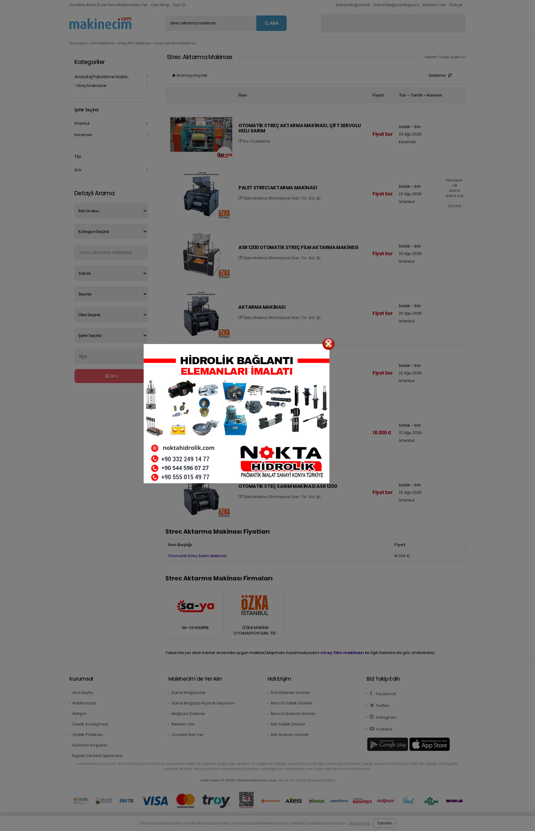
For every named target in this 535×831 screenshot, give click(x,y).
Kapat (328, 344)
